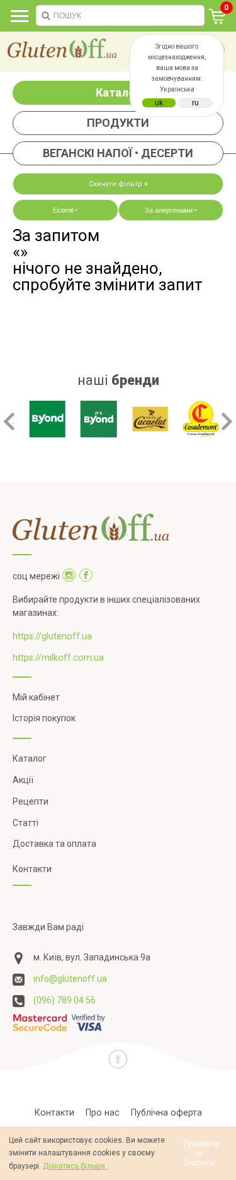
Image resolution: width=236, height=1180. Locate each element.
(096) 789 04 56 (64, 1000)
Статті (25, 823)
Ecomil (66, 210)
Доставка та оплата (54, 844)
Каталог (118, 92)
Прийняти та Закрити (201, 1153)
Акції (23, 780)
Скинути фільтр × (118, 184)
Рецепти (30, 801)
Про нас (103, 1112)
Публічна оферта (166, 1112)
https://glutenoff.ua (52, 636)
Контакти (32, 869)
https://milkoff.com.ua (58, 657)
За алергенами (172, 210)
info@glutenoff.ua (70, 979)
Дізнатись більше (75, 1166)
